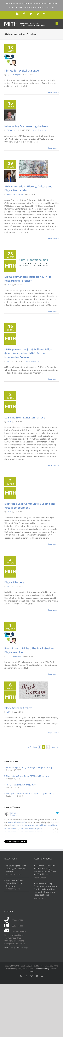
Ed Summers (12, 130)
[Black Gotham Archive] (33, 690)
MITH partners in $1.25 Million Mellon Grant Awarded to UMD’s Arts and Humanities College (28, 353)
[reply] (53, 829)
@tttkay (12, 815)
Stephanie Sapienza (15, 194)
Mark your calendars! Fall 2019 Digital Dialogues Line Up (30, 793)
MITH (9, 284)
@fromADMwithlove (17, 822)
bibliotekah (13, 813)
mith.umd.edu (47, 7)
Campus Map (22, 947)
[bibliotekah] (6, 813)
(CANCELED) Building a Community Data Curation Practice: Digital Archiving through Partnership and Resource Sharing (45, 889)
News (35, 130)
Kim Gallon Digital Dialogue (21, 70)
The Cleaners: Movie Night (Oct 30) (21, 784)
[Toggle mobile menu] (57, 23)
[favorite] (58, 829)
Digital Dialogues (14, 74)
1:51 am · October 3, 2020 (13, 829)
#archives (52, 825)
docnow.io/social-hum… (37, 825)
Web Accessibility (42, 968)
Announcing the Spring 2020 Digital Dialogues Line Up (29, 767)
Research (42, 130)
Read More (52, 92)
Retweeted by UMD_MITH (33, 829)
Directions (8, 947)
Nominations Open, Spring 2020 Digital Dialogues (27, 776)
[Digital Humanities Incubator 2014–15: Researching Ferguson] (33, 259)
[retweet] (55, 829)
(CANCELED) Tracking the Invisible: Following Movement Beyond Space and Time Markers (45, 869)
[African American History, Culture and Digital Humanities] (33, 169)
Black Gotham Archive (18, 708)
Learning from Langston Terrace (24, 417)
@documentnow (19, 825)
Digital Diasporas (15, 582)
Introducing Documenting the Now (26, 126)
